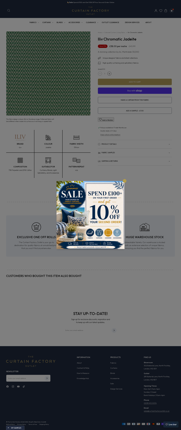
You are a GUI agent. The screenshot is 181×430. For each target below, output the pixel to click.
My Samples (16, 428)
